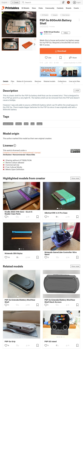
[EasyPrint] (63, 2)
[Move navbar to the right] (80, 8)
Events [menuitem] (76, 8)
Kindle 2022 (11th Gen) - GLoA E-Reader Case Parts (19, 213)
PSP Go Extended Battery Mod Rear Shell (20, 301)
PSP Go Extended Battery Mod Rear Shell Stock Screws (60, 301)
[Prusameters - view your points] (68, 2)
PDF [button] (77, 91)
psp (32, 124)
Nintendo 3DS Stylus (13, 253)
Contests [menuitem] (60, 8)
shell (26, 124)
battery (18, 124)
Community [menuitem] (49, 8)
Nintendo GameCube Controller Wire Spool (61, 253)
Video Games (65, 15)
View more (75, 178)
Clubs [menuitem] (40, 8)
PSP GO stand (51, 341)
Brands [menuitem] (68, 8)
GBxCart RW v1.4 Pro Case (56, 213)
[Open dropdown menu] (79, 20)
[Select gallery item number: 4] (63, 208)
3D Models (45, 15)
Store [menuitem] (34, 8)
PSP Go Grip (10, 341)
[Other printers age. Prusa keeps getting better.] (60, 71)
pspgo (39, 124)
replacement (8, 124)
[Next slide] (34, 44)
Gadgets (55, 15)
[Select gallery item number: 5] (64, 208)
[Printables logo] (10, 8)
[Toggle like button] (6, 216)
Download (61, 51)
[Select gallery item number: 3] (61, 208)
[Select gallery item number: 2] (59, 208)
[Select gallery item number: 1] (57, 208)
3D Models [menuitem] (25, 8)
